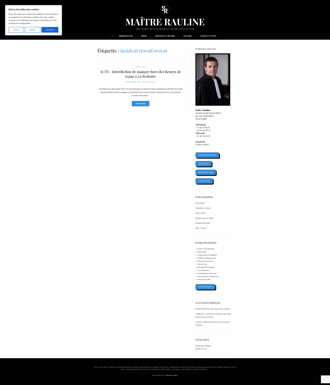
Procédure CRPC (204, 279)
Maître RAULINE (165, 21)
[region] (33, 20)
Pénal (144, 36)
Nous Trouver (201, 228)
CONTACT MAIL (204, 181)
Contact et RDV (208, 36)
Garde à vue (202, 264)
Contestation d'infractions (208, 276)
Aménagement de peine (207, 273)
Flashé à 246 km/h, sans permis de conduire (212, 309)
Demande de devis (202, 223)
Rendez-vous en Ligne (204, 218)
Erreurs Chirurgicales (205, 249)
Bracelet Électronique (206, 267)
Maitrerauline (202, 144)
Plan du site (202, 349)
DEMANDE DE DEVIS (206, 172)
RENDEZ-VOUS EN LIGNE (207, 155)
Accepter (50, 30)
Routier (188, 36)
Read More (141, 104)
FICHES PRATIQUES (205, 287)
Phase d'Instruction (205, 261)
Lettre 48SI (202, 252)
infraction (140, 67)
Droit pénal (199, 203)
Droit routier (200, 213)
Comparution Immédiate (207, 255)
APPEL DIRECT (204, 164)
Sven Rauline (150, 82)
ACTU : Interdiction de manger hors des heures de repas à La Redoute (140, 74)
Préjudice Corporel (165, 36)
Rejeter (33, 30)
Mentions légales (204, 346)
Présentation (126, 36)
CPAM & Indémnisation (206, 258)
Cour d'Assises (203, 270)
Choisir (16, 30)
